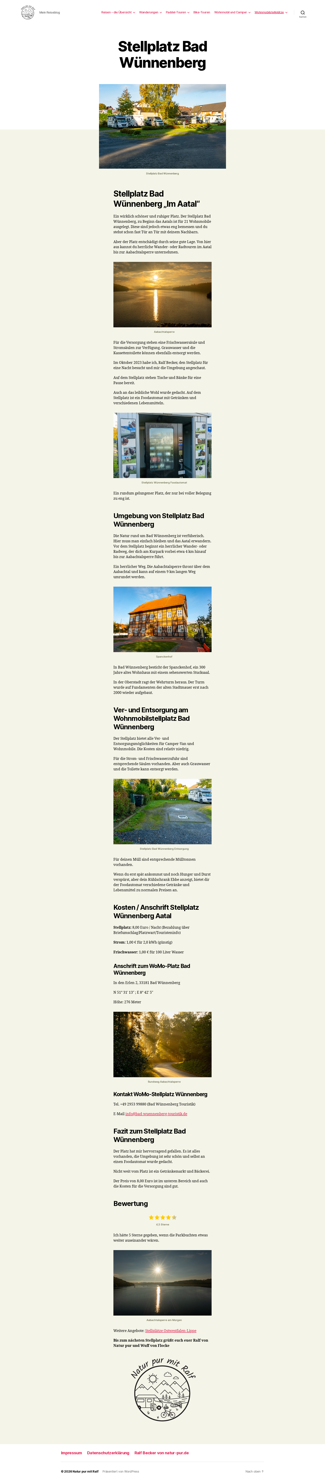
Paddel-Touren (176, 12)
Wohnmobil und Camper (230, 12)
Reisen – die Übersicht (116, 12)
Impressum (71, 1452)
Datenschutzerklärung (108, 1452)
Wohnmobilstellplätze (269, 12)
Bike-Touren (201, 12)
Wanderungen (148, 12)
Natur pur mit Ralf (85, 1471)
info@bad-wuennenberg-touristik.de (156, 1114)
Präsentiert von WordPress (120, 1471)
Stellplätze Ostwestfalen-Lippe (170, 1331)
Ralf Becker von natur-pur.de (161, 1452)
